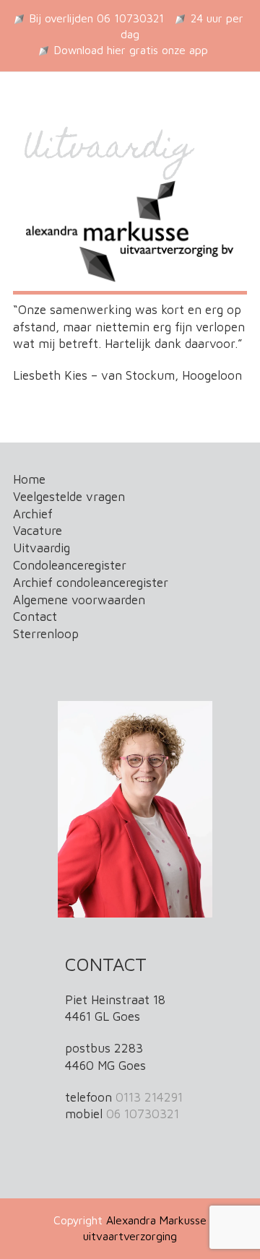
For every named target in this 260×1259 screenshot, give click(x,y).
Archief (33, 514)
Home (29, 479)
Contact (35, 616)
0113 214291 (149, 1097)
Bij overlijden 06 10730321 (97, 18)
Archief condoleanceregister (90, 582)
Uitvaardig (41, 548)
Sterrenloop (46, 634)
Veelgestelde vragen (69, 496)
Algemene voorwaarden (79, 600)
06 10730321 (142, 1114)
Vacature (37, 530)
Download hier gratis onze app (131, 49)
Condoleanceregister (69, 565)
